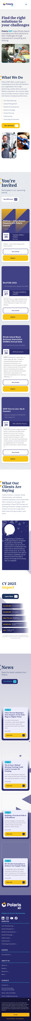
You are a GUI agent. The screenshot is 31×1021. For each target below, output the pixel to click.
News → (4, 974)
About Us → (5, 965)
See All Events (8, 199)
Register (12, 258)
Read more (9, 735)
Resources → (5, 971)
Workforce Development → (9, 932)
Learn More (9, 596)
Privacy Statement (20, 1018)
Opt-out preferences (10, 1018)
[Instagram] (8, 918)
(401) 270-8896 (10, 993)
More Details (15, 251)
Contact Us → (6, 985)
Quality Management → (8, 929)
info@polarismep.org (11, 996)
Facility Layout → (6, 938)
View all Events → (7, 954)
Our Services (9, 125)
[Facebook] (17, 918)
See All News (7, 681)
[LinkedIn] (4, 918)
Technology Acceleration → (9, 944)
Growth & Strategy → (8, 935)
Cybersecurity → (6, 941)
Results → (4, 968)
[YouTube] (12, 918)
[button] (28, 1000)
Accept (15, 1014)
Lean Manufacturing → (8, 926)
